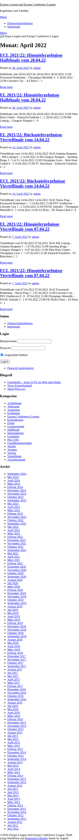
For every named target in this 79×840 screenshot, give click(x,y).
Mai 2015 (13, 739)
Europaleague (15, 419)
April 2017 (13, 679)
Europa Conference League (23, 416)
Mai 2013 (13, 795)
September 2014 (16, 759)
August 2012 (14, 822)
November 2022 (16, 516)
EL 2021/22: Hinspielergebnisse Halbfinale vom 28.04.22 (29, 97)
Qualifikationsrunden (19, 443)
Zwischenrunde (16, 459)
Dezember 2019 (16, 593)
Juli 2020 (12, 583)
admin (37, 67)
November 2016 (16, 692)
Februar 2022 (15, 536)
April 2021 (13, 556)
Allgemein (13, 406)
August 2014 (14, 762)
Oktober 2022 (15, 520)
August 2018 (14, 639)
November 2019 (16, 596)
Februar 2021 (15, 563)
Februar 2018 (15, 652)
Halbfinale (13, 429)
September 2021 (16, 550)
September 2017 (16, 666)
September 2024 (16, 473)
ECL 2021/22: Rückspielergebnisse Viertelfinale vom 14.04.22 (32, 183)
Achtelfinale (14, 403)
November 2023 (16, 493)
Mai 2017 (13, 676)
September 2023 (16, 500)
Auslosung (13, 409)
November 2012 (16, 812)
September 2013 (16, 782)
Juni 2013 (13, 792)
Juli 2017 (12, 672)
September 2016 (16, 699)
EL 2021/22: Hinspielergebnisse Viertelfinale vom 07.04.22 (29, 226)
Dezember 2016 (16, 689)
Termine (12, 449)
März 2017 (13, 682)
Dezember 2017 (16, 656)
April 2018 (13, 646)
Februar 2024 (15, 487)
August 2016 (14, 702)
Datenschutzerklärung (20, 23)
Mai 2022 (13, 526)
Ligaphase (13, 436)
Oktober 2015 (15, 729)
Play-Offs (13, 439)
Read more (6, 87)
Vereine (11, 453)
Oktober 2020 (15, 573)
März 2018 (13, 649)
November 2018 (16, 629)
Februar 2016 (15, 719)
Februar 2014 (15, 775)
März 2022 (13, 533)
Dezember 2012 (16, 808)
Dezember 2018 (16, 626)
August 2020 (14, 579)
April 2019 (13, 616)
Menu (3, 17)
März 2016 (13, 715)
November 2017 (16, 659)
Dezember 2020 (16, 566)
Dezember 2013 (16, 778)
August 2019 (14, 606)
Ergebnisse (13, 413)
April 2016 (13, 712)
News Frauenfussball (19, 385)
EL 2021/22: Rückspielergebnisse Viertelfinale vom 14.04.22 (31, 137)
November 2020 (16, 570)
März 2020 (13, 586)
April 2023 (13, 507)
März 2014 (13, 772)
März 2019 (13, 619)
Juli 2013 (12, 788)
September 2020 (16, 576)
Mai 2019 (13, 613)
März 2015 (13, 745)
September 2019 (16, 603)
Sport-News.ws (16, 388)
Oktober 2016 (15, 696)
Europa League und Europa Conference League (28, 4)
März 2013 (13, 802)
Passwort (5, 348)
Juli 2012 (12, 825)
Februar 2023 (15, 513)
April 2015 (13, 742)
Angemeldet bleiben (16, 355)
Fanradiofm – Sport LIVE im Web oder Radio (34, 382)
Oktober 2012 (15, 815)
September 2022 (16, 523)
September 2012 (16, 818)
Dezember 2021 (16, 540)
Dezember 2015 (16, 722)
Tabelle (11, 446)
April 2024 (13, 480)
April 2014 (13, 769)
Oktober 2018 (15, 633)
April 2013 (13, 798)
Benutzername (8, 341)
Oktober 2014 (15, 755)
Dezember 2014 (16, 752)
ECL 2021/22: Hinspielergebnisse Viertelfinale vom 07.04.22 (31, 273)
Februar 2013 (15, 805)
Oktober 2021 (15, 546)
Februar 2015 (15, 749)
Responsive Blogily (36, 838)
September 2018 (16, 636)
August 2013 (14, 785)
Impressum (13, 26)
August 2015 (14, 732)
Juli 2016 (12, 706)
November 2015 (16, 725)
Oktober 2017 (15, 662)
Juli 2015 (12, 735)
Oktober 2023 (15, 497)
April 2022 (13, 530)
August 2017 (14, 669)
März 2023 (13, 510)
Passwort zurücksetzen (20, 368)
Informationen (15, 433)
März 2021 (13, 560)
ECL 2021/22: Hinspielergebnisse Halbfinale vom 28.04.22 (31, 57)
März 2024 (13, 483)
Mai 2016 (13, 709)
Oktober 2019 (15, 599)
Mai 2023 (13, 503)
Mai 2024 (13, 477)
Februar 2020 (15, 589)
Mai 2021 (13, 553)
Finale (11, 423)
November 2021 (16, 543)
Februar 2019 (15, 623)
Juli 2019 (12, 609)
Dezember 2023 (16, 490)
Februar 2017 (15, 686)
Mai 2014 (13, 765)
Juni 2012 (13, 828)
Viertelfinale (14, 456)
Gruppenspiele (15, 426)
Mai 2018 (13, 643)
